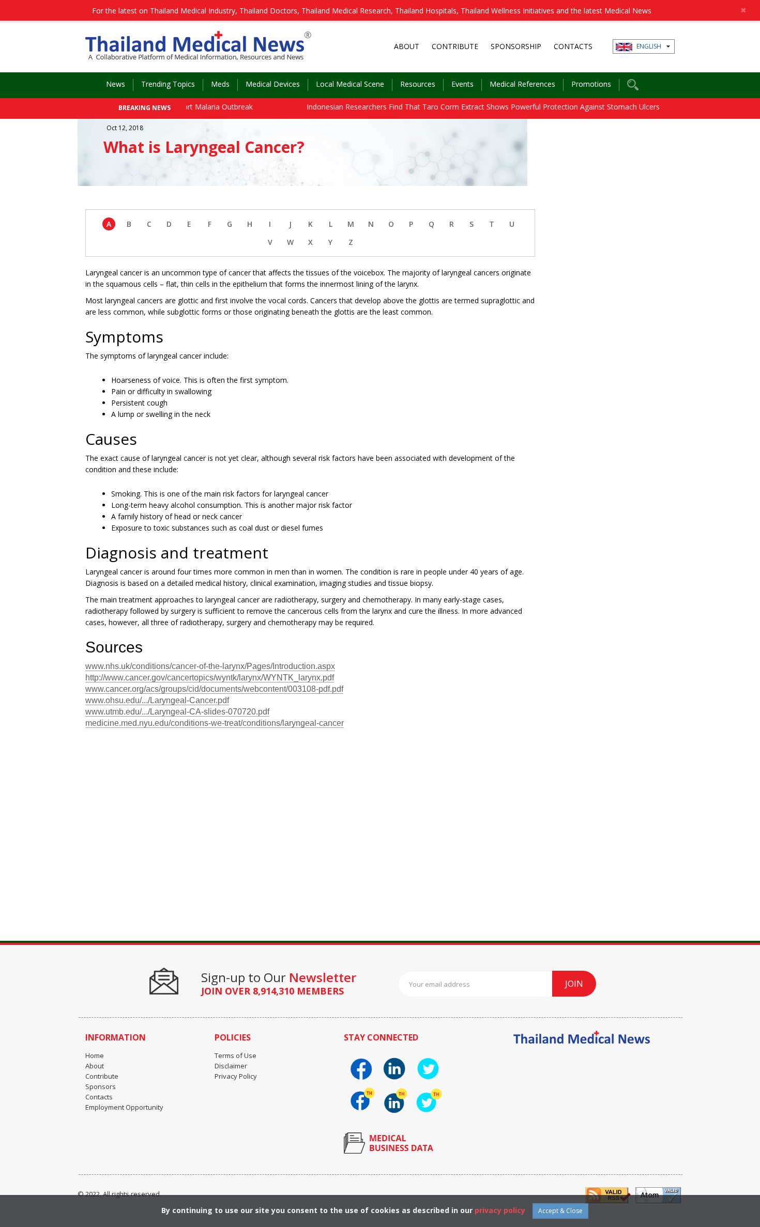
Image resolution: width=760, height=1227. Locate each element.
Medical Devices (273, 84)
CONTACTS (573, 46)
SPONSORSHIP (516, 46)
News (115, 84)
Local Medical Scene (350, 84)
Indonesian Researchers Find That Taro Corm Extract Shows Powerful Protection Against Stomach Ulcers (465, 107)
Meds (220, 84)
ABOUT (406, 46)
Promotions (591, 84)
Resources (417, 84)
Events (462, 84)
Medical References (522, 84)
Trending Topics (168, 84)
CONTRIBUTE (455, 46)
